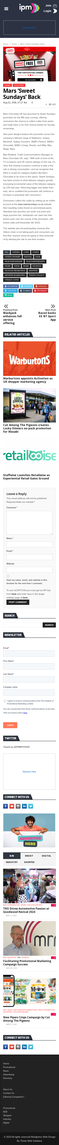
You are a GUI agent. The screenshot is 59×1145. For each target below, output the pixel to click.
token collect (36, 275)
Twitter (28, 286)
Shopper (7, 1115)
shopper (19, 85)
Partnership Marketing (25, 1010)
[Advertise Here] (29, 830)
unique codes (12, 280)
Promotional (9, 1067)
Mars (26, 266)
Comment (11, 507)
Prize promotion (46, 1010)
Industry (7, 1119)
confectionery (12, 257)
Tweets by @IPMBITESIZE (16, 747)
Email (10, 551)
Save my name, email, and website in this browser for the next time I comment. (26, 582)
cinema (16, 252)
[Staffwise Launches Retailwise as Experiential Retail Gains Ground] (29, 455)
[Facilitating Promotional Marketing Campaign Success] (29, 938)
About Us (7, 1089)
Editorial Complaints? (13, 1097)
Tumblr (27, 291)
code (26, 252)
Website (10, 564)
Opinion (25, 957)
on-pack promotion (15, 271)
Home (5, 44)
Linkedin (12, 291)
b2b (12, 855)
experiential (13, 905)
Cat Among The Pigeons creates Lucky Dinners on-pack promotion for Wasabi (27, 428)
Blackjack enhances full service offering (12, 317)
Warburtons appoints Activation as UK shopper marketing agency (28, 380)
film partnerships (35, 261)
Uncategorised (34, 905)
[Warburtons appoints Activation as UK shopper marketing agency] (29, 358)
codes (36, 252)
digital (28, 257)
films (7, 266)
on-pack (37, 266)
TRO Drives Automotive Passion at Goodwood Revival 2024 (26, 910)
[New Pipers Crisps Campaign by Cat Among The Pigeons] (29, 991)
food (17, 266)
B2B (5, 1111)
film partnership (13, 261)
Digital (46, 855)
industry (12, 862)
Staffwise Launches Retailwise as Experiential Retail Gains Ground (26, 476)
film (38, 257)
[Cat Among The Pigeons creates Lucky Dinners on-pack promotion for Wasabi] (29, 405)
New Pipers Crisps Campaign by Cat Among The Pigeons (26, 1019)
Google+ (42, 286)
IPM (18, 957)
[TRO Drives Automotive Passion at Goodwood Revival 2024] (29, 886)
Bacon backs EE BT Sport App (47, 315)
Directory (7, 1078)
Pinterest (42, 291)
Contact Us (8, 1093)
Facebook (12, 286)
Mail (9, 295)
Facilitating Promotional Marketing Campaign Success (27, 962)
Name (9, 538)
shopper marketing (15, 275)
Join (48, 5)
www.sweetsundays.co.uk (30, 204)
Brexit (29, 855)
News (14, 44)
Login (47, 11)
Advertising (8, 1074)
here (14, 594)
